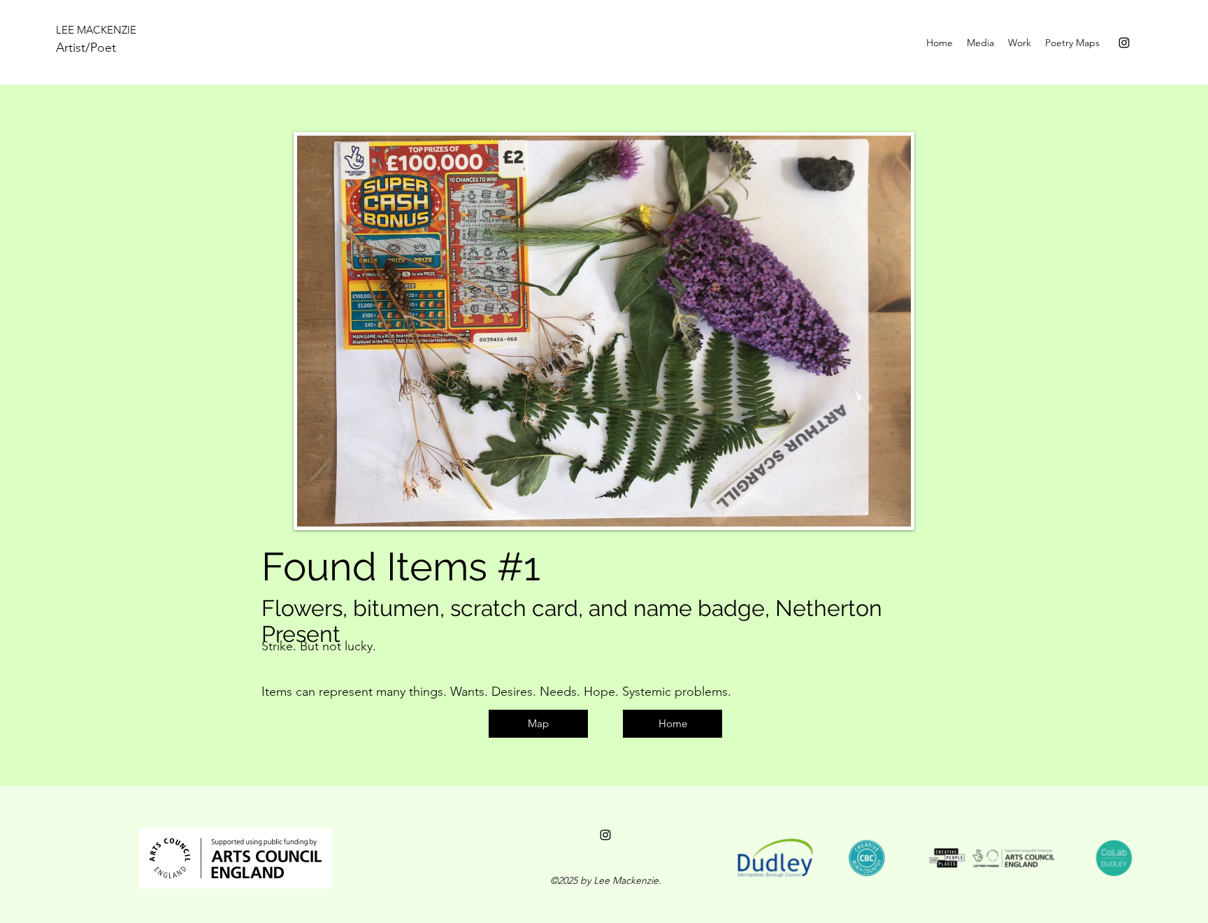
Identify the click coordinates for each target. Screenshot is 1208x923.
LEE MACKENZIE (96, 29)
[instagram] (1124, 43)
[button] (1019, 42)
